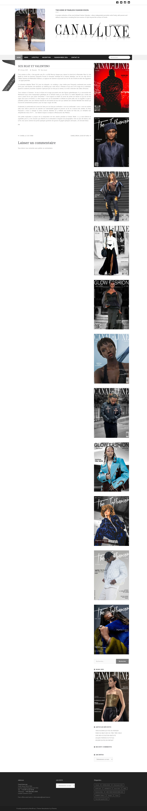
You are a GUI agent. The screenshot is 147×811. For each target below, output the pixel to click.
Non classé (44, 70)
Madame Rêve (99, 792)
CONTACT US (75, 57)
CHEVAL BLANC (106, 785)
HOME (19, 57)
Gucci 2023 (117, 788)
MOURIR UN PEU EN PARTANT (105, 740)
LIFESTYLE (35, 57)
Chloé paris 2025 (118, 785)
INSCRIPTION (46, 57)
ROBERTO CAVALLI (100, 795)
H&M (124, 788)
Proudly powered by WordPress (26, 808)
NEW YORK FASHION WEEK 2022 (114, 792)
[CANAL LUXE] (30, 30)
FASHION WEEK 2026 (61, 57)
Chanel (97, 785)
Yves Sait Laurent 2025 (101, 799)
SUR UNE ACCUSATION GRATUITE (106, 735)
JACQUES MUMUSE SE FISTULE (105, 738)
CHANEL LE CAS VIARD (26, 136)
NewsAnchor (45, 808)
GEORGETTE (107, 788)
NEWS (26, 57)
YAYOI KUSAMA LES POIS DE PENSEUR (107, 731)
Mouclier (34, 70)
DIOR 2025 (98, 788)
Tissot (116, 795)
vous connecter (29, 148)
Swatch (110, 795)
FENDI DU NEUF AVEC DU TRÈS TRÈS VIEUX (109, 733)
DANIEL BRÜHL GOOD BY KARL (80, 136)
